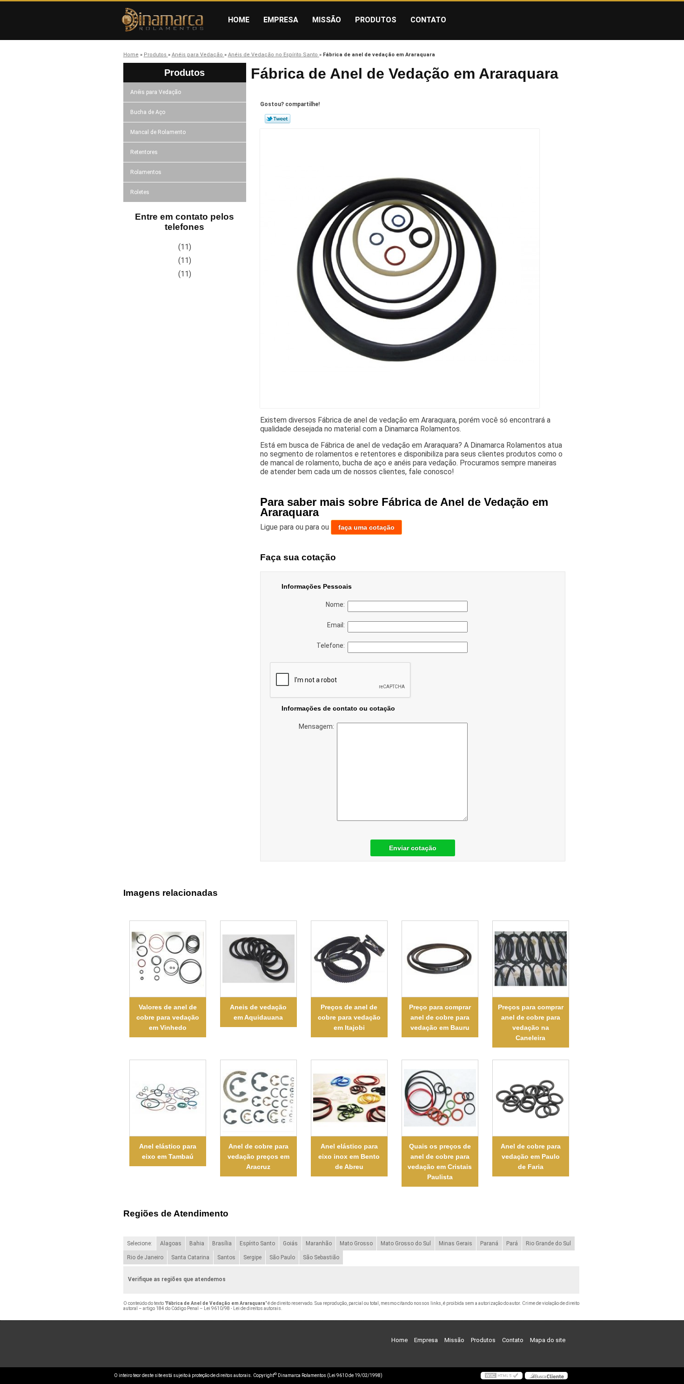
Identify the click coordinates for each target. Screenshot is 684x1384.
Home (238, 19)
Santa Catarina (190, 1257)
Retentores (144, 152)
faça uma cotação (366, 527)
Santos (226, 1257)
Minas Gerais (455, 1243)
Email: (337, 625)
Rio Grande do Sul (548, 1243)
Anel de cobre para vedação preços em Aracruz (258, 1156)
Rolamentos (145, 172)
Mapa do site (547, 1340)
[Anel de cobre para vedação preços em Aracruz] (258, 1098)
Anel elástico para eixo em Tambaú (167, 1151)
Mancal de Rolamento (158, 132)
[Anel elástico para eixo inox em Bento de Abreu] (349, 1098)
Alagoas (170, 1243)
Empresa (280, 19)
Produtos (375, 19)
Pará (512, 1243)
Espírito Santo (257, 1243)
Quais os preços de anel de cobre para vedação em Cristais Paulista (440, 1161)
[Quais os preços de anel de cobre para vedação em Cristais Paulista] (440, 1098)
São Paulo (282, 1257)
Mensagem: (318, 726)
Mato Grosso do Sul (406, 1243)
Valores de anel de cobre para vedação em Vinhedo (167, 1017)
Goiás (290, 1243)
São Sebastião (321, 1257)
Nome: (337, 604)
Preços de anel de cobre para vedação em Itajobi (349, 1017)
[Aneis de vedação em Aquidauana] (258, 958)
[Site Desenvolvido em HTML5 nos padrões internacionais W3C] (502, 1375)
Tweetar (277, 118)
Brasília (222, 1243)
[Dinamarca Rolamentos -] (167, 20)
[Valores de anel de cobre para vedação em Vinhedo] (167, 958)
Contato (428, 19)
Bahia (196, 1243)
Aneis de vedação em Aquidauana (258, 1012)
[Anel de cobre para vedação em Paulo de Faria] (530, 1098)
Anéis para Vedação (155, 92)
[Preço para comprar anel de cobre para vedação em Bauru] (440, 958)
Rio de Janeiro (145, 1257)
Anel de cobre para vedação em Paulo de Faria (531, 1156)
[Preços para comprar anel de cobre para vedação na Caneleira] (530, 958)
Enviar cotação (412, 848)
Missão (326, 19)
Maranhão (319, 1243)
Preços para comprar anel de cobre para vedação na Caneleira (530, 1022)
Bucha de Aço (147, 112)
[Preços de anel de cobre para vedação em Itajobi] (349, 958)
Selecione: (139, 1243)
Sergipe (252, 1257)
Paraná (489, 1243)
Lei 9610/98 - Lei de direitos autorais (242, 1308)
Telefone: (332, 645)
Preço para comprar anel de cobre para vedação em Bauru (440, 1017)
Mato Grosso (356, 1243)
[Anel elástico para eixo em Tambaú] (167, 1098)
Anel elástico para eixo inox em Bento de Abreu (349, 1156)
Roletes (139, 192)
